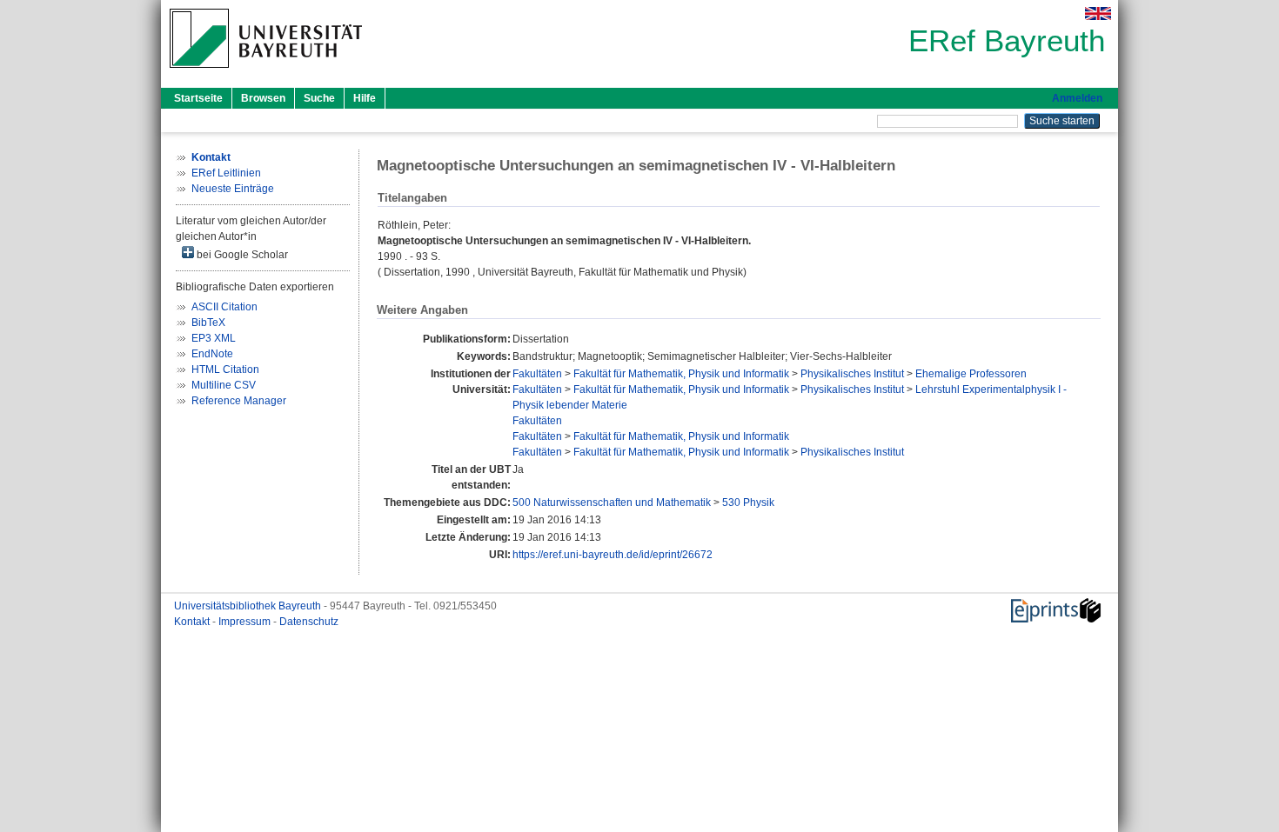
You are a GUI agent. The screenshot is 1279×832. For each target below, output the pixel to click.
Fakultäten (537, 374)
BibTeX (208, 322)
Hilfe (364, 98)
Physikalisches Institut (852, 374)
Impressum (245, 622)
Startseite (198, 98)
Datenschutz (308, 622)
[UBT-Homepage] (266, 73)
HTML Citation (225, 369)
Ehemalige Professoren (971, 374)
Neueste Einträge (232, 189)
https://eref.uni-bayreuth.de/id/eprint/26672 (612, 555)
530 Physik (748, 502)
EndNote (212, 354)
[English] (1098, 13)
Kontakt (193, 622)
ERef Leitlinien (226, 173)
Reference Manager (238, 401)
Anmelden (1077, 98)
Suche (319, 98)
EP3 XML (213, 338)
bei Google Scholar (241, 255)
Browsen (263, 98)
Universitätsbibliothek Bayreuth (249, 606)
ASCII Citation (224, 307)
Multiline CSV (223, 385)
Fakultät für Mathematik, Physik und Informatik (681, 374)
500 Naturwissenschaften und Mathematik (611, 502)
